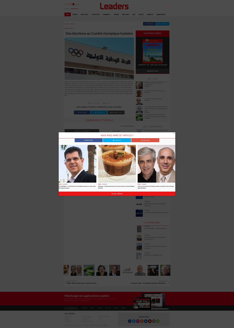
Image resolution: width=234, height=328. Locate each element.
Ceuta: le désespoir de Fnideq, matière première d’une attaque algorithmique (156, 187)
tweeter (117, 140)
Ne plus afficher (117, 194)
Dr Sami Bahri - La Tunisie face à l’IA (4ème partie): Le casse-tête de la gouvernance (77, 187)
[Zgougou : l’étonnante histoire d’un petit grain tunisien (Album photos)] (117, 163)
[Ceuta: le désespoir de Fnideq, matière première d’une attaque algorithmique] (156, 163)
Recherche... (140, 5)
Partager (89, 140)
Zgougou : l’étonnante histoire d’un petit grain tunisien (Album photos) (116, 187)
